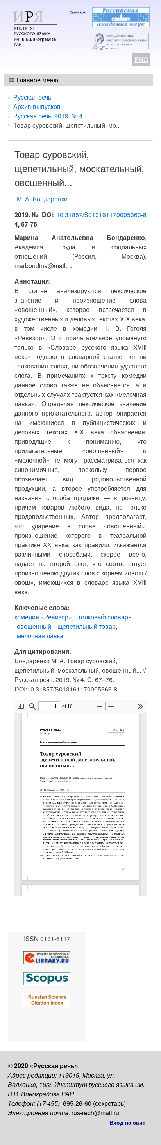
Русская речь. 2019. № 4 (48, 115)
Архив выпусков (37, 106)
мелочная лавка (40, 635)
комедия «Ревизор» (43, 616)
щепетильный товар (86, 626)
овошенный (34, 626)
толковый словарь (104, 616)
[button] (34, 80)
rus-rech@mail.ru (95, 1112)
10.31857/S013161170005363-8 (101, 214)
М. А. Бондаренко (42, 198)
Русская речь (32, 97)
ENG (141, 59)
